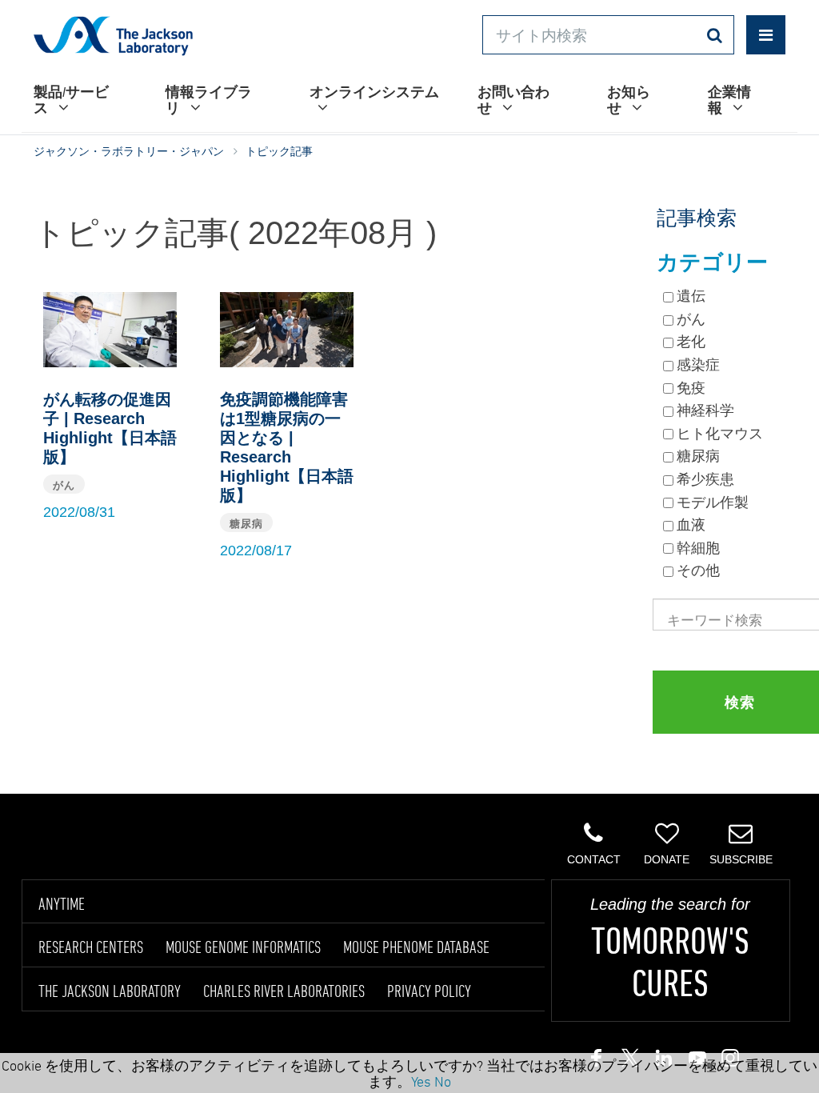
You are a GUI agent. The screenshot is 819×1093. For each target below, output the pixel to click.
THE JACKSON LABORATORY (109, 990)
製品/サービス (71, 99)
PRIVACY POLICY (429, 990)
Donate (666, 859)
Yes (421, 1081)
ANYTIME (61, 903)
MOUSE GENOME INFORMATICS (243, 946)
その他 (698, 571)
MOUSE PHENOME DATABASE (416, 946)
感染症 (698, 365)
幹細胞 (698, 548)
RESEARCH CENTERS (90, 946)
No (442, 1081)
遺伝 (691, 296)
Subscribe (741, 859)
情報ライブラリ (209, 99)
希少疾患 (705, 479)
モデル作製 (713, 502)
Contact (594, 859)
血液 (691, 525)
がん (691, 319)
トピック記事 (279, 151)
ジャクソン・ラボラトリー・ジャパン (129, 151)
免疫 (691, 388)
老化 (691, 342)
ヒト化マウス (720, 434)
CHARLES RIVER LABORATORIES (284, 990)
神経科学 (705, 410)
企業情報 (729, 99)
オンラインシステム (374, 91)
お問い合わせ (513, 99)
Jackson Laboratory (113, 35)
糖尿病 (698, 456)
